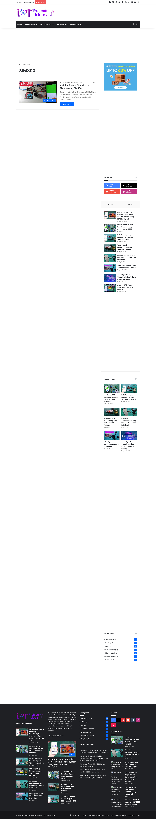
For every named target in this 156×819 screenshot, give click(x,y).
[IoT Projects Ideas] (35, 13)
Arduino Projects (31, 24)
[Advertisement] (99, 11)
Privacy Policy (109, 815)
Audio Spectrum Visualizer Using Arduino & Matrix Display (126, 277)
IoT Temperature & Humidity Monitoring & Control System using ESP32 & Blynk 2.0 (126, 215)
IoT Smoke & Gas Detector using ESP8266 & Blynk (131, 764)
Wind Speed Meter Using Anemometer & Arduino (126, 266)
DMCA (124, 815)
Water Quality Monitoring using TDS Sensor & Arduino (125, 247)
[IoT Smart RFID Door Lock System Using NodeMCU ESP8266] (110, 228)
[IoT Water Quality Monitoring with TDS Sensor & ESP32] (110, 238)
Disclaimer (118, 815)
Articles (107, 646)
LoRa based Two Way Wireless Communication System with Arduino (131, 777)
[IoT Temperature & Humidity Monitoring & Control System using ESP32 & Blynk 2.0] (110, 215)
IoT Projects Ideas (49, 815)
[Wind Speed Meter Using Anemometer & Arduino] (110, 268)
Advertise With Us (134, 815)
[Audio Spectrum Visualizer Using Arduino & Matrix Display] (110, 278)
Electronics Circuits (47, 24)
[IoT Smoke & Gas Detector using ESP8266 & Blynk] (117, 765)
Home (19, 24)
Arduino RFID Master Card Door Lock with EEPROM (125, 287)
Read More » (67, 104)
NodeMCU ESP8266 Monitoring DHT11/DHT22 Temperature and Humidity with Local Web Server (94, 758)
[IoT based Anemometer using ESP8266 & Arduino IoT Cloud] (110, 258)
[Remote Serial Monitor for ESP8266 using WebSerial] (117, 790)
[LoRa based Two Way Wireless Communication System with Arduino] (117, 778)
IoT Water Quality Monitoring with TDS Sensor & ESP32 (125, 237)
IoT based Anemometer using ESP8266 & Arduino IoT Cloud (126, 257)
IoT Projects (61, 24)
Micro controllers (111, 653)
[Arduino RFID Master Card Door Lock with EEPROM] (110, 288)
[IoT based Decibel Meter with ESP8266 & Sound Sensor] (117, 803)
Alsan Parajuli (66, 82)
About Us (92, 815)
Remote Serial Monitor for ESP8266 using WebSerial (130, 790)
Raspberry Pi (74, 24)
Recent (130, 204)
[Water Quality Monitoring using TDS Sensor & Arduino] (110, 248)
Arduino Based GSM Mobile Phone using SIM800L (74, 87)
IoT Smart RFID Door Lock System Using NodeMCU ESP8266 (125, 227)
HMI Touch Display (111, 649)
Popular (111, 204)
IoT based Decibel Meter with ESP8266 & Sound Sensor (132, 802)
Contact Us (100, 815)
